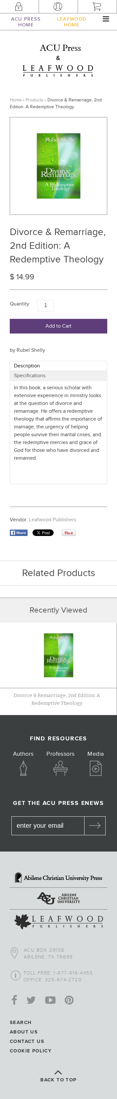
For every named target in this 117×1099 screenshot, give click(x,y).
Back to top (58, 1080)
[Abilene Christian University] (58, 899)
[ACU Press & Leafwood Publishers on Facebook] (14, 1001)
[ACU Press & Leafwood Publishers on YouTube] (50, 1001)
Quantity (19, 304)
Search (21, 1022)
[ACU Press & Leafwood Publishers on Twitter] (31, 1001)
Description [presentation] (27, 366)
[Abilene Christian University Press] (58, 878)
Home (16, 100)
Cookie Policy (31, 1051)
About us (24, 1032)
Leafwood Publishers (52, 520)
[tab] (58, 366)
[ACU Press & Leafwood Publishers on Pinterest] (69, 1001)
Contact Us (27, 1041)
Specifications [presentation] (30, 376)
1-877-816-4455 (73, 973)
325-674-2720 (63, 980)
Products (35, 100)
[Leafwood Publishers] (58, 922)
